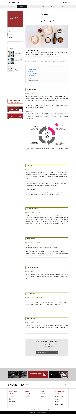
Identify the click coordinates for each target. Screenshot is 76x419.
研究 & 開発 (11, 37)
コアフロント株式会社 (17, 385)
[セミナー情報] (17, 377)
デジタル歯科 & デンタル (13, 28)
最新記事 (11, 48)
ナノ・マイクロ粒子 (28, 393)
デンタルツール (11, 404)
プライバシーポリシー (34, 409)
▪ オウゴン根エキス (30, 75)
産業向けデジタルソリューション (14, 31)
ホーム (28, 409)
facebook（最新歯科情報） (59, 404)
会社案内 (63, 6)
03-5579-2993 (43, 346)
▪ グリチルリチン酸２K (31, 69)
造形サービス (11, 399)
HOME (12, 6)
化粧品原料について (43, 396)
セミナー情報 (41, 6)
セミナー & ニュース (41, 409)
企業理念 (56, 399)
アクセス (56, 398)
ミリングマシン (11, 396)
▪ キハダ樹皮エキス (30, 78)
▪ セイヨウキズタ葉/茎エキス (32, 80)
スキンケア (11, 34)
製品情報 (21, 6)
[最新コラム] (58, 377)
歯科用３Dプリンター (12, 398)
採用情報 (56, 401)
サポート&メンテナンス (59, 396)
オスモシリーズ (42, 393)
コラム (31, 6)
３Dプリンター (27, 396)
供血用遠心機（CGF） (13, 401)
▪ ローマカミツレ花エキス (32, 73)
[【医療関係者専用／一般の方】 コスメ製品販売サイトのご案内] (38, 377)
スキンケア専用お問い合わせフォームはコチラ (47, 352)
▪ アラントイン (30, 71)
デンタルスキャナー (12, 393)
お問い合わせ (53, 6)
